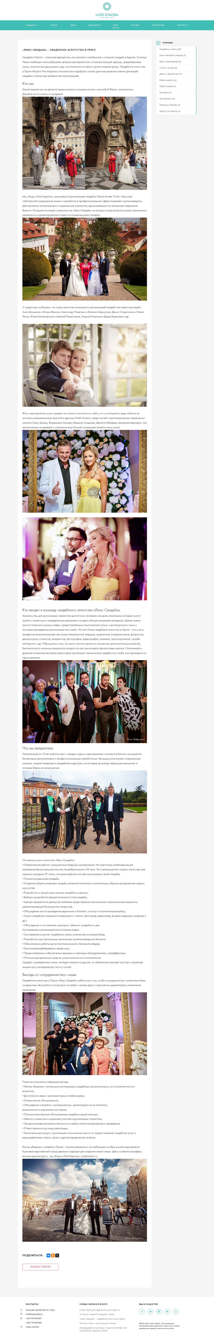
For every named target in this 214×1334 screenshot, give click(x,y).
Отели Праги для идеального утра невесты (100, 1310)
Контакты (182, 25)
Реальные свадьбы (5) (169, 105)
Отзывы (135, 25)
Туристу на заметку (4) (169, 111)
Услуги (53, 25)
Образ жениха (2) (167, 86)
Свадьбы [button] (31, 25)
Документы (95, 25)
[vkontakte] (150, 1311)
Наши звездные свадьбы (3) (172, 55)
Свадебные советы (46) (170, 49)
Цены (73, 25)
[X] (57, 1255)
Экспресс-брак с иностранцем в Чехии (98, 1323)
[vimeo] (167, 1311)
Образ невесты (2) (168, 80)
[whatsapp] (175, 1311)
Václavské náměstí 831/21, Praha (40, 1310)
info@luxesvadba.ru (34, 1314)
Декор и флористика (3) (170, 74)
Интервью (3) (165, 93)
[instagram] (158, 1311)
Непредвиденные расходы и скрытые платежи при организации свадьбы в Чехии (103, 1329)
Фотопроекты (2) (167, 99)
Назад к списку (40, 1267)
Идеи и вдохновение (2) (170, 62)
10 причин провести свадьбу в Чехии (97, 1314)
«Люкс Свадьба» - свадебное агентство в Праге (102, 1319)
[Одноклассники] (53, 1255)
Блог (115, 25)
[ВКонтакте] (48, 1255)
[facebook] (141, 1311)
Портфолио (158, 25)
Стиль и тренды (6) (168, 68)
